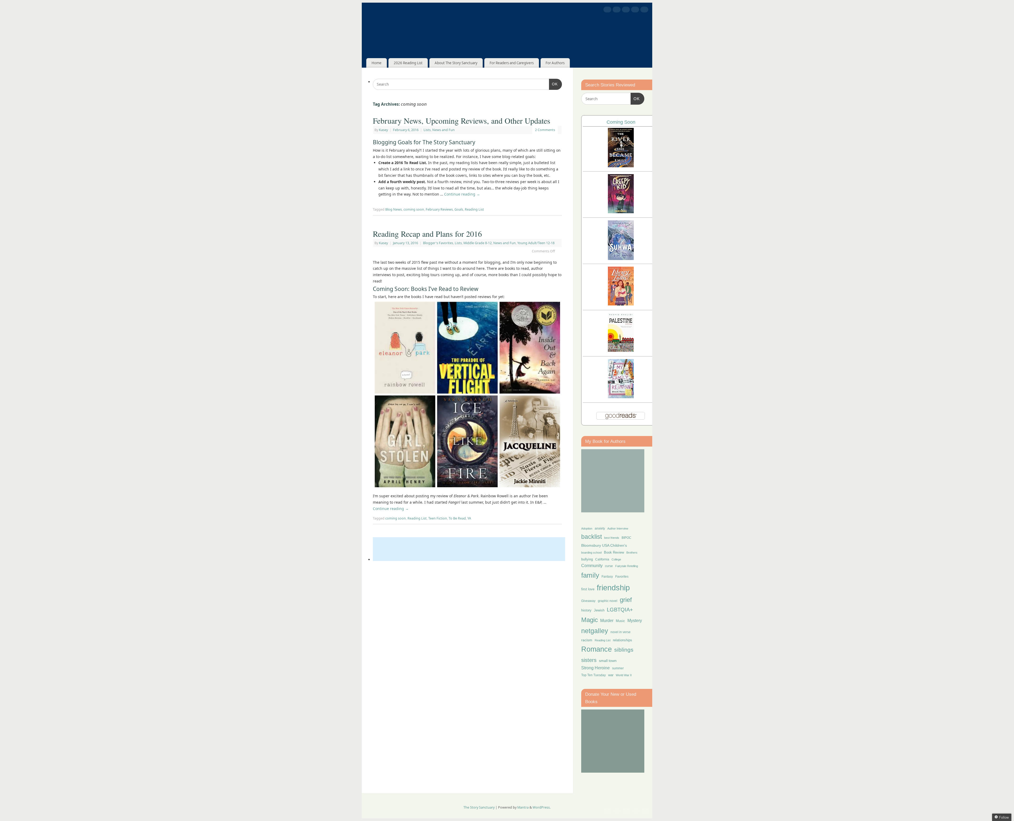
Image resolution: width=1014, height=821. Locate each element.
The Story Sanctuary (479, 807)
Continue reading (462, 194)
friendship (613, 587)
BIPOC (626, 538)
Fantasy (607, 576)
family (590, 575)
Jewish (599, 610)
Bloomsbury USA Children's (604, 545)
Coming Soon (621, 122)
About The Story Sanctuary (456, 63)
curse (609, 566)
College (616, 559)
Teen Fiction (437, 518)
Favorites (621, 576)
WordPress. (542, 807)
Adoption (586, 528)
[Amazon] (644, 10)
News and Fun (443, 130)
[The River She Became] (621, 166)
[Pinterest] (626, 10)
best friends (611, 537)
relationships (622, 640)
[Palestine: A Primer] (621, 350)
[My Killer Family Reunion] (621, 397)
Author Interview (617, 528)
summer (618, 668)
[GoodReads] (635, 10)
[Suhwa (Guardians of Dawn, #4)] (621, 258)
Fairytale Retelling (626, 566)
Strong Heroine (595, 668)
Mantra (523, 807)
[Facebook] (607, 10)
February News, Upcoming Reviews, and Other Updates (461, 120)
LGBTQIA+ (620, 609)
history (586, 610)
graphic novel (607, 600)
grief (626, 599)
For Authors (555, 63)
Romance (596, 649)
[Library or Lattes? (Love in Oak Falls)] (621, 304)
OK (553, 84)
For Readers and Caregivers (512, 63)
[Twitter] (617, 10)
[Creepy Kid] (621, 212)
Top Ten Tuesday (593, 675)
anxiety (600, 528)
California (602, 559)
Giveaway (588, 600)
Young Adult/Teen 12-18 (536, 243)
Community (592, 565)
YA (469, 518)
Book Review (614, 552)
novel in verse (621, 632)
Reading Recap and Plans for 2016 (427, 233)
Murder (606, 620)
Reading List (474, 209)
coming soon (413, 209)
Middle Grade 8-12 (477, 243)
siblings (623, 650)
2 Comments (545, 130)
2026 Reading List (408, 63)
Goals (458, 209)
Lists (427, 130)
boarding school (591, 552)
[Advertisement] (469, 549)
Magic (589, 619)
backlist (591, 536)
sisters (589, 660)
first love (587, 589)
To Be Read (457, 518)
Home (377, 63)
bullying (587, 559)
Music (620, 621)
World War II (624, 675)
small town (608, 660)
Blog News (393, 209)
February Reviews (439, 209)
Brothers (631, 552)
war (610, 675)
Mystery (634, 620)
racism (586, 640)
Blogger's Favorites (438, 243)
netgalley (594, 630)
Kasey (383, 130)
